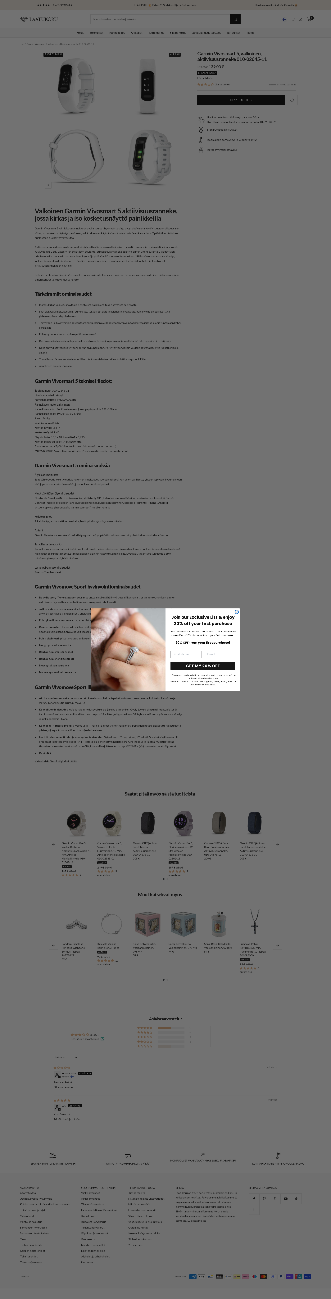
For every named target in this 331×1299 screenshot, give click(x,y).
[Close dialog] (237, 612)
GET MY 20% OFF (203, 666)
